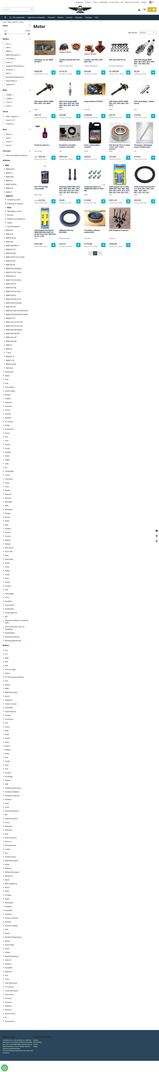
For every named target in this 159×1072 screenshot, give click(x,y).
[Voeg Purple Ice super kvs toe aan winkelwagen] (53, 158)
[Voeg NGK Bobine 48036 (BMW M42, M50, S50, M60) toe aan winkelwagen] (53, 116)
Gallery (35, 1046)
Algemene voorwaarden (132, 2)
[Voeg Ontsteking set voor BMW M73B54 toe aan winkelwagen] (53, 72)
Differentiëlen (37, 1042)
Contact (95, 2)
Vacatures (88, 2)
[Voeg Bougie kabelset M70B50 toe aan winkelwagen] (103, 116)
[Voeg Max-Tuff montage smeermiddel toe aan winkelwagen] (53, 201)
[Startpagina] (5, 17)
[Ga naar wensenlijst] (144, 9)
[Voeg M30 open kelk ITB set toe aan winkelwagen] (128, 72)
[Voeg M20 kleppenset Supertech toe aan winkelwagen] (128, 245)
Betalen (60, 17)
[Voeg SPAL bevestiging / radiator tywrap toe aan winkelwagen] (153, 116)
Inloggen (143, 2)
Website (35, 1040)
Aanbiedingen (103, 2)
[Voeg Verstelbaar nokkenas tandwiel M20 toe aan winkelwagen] (103, 245)
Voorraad (51, 17)
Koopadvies (79, 2)
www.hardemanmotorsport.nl (14, 1050)
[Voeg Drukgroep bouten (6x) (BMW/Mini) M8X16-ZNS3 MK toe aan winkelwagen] (103, 201)
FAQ (122, 2)
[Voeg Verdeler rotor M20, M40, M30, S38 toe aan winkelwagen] (103, 72)
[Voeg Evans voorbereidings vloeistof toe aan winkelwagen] (103, 158)
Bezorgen (78, 17)
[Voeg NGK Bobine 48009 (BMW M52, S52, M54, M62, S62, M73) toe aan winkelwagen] (128, 116)
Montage (88, 17)
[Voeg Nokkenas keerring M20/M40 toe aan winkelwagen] (78, 245)
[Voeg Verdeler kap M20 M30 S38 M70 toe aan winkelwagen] (78, 72)
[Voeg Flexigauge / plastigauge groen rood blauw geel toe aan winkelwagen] (153, 158)
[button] (152, 2)
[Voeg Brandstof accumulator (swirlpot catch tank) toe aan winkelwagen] (78, 158)
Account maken (114, 2)
